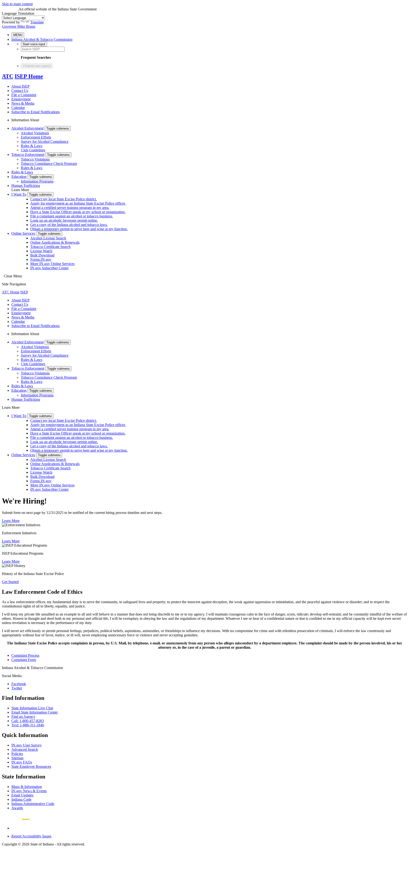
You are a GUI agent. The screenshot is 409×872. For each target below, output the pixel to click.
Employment (21, 99)
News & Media (22, 103)
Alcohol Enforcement (27, 128)
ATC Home (10, 292)
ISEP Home (29, 76)
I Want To (18, 194)
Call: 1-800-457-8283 (27, 721)
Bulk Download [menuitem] (42, 255)
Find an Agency (23, 717)
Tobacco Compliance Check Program (49, 164)
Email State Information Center (34, 712)
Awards (17, 808)
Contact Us (19, 91)
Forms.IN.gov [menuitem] (40, 259)
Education (19, 177)
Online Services (23, 233)
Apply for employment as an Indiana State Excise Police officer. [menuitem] (78, 203)
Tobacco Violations (35, 159)
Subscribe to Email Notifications (35, 112)
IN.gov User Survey (26, 745)
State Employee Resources (31, 766)
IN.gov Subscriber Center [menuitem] (49, 268)
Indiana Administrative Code (32, 804)
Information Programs (37, 181)
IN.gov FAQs (21, 762)
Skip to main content (17, 4)
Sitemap (17, 758)
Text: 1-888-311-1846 (27, 725)
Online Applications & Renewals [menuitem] (55, 242)
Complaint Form (23, 660)
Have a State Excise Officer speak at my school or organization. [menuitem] (77, 212)
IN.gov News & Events (29, 791)
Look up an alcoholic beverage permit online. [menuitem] (64, 220)
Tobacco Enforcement (27, 155)
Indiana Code (21, 799)
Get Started (10, 582)
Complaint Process (25, 655)
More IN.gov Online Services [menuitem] (52, 264)
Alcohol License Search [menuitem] (48, 238)
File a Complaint (23, 95)
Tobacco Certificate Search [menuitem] (50, 247)
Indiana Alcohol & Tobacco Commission (41, 39)
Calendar (18, 108)
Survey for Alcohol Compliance (44, 141)
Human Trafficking (25, 186)
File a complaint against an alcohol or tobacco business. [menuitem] (71, 216)
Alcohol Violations (35, 133)
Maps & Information (26, 787)
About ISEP (20, 86)
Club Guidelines (33, 150)
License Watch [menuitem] (41, 251)
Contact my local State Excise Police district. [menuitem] (63, 199)
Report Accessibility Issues (31, 836)
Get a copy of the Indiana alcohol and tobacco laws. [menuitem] (69, 225)
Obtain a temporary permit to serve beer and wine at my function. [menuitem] (79, 229)
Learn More (11, 521)
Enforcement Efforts (36, 137)
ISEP (24, 292)
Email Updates (22, 795)
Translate (37, 22)
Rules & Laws (31, 146)
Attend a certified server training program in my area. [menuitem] (69, 208)
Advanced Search (24, 749)
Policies (17, 754)
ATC (7, 76)
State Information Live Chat (32, 708)
